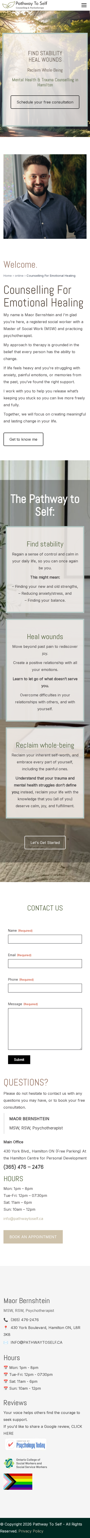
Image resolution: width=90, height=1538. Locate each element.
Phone (21, 979)
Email (19, 955)
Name (20, 930)
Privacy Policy (30, 1531)
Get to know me (23, 439)
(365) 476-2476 (25, 1319)
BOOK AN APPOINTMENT (33, 1237)
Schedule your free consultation (45, 102)
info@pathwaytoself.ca (37, 1342)
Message (23, 1004)
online (19, 275)
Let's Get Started (45, 842)
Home (7, 275)
